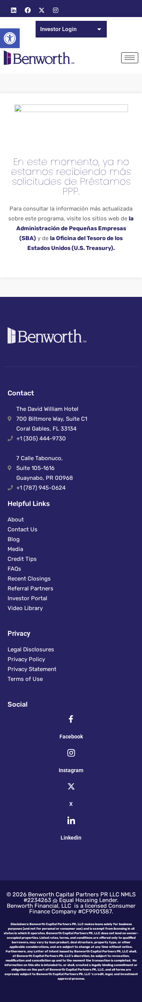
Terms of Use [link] (25, 679)
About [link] (16, 519)
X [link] (71, 804)
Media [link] (15, 549)
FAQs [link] (14, 568)
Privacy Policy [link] (26, 659)
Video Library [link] (25, 608)
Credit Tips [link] (22, 559)
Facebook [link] (71, 737)
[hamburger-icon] (129, 57)
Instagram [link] (71, 770)
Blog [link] (14, 539)
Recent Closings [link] (29, 578)
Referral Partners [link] (30, 588)
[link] (10, 38)
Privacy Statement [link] (32, 669)
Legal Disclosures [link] (31, 649)
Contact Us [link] (22, 529)
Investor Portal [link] (27, 598)
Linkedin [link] (71, 838)
